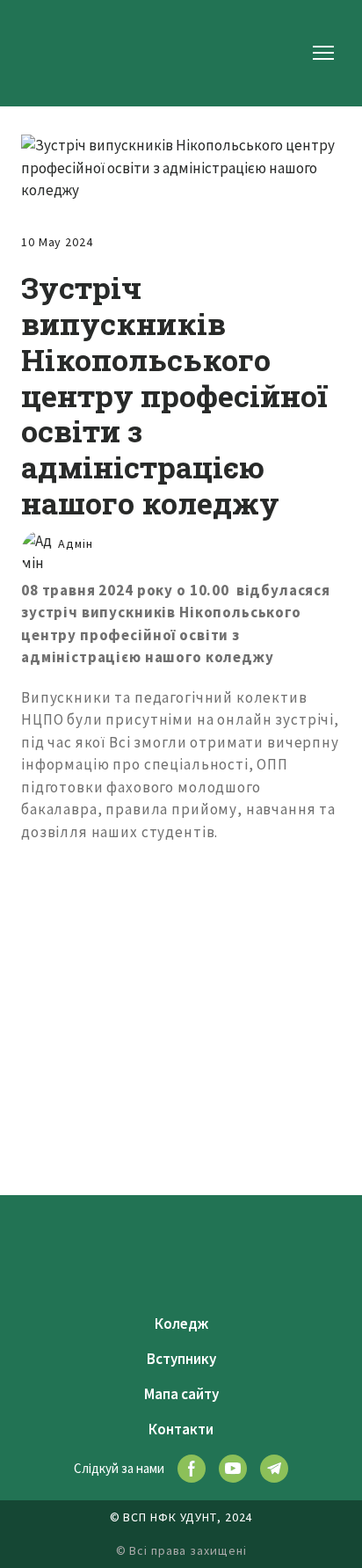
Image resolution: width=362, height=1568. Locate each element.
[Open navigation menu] (323, 52)
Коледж (181, 1323)
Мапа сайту (181, 1394)
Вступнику (181, 1358)
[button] (191, 1469)
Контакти (181, 1429)
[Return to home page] (54, 52)
